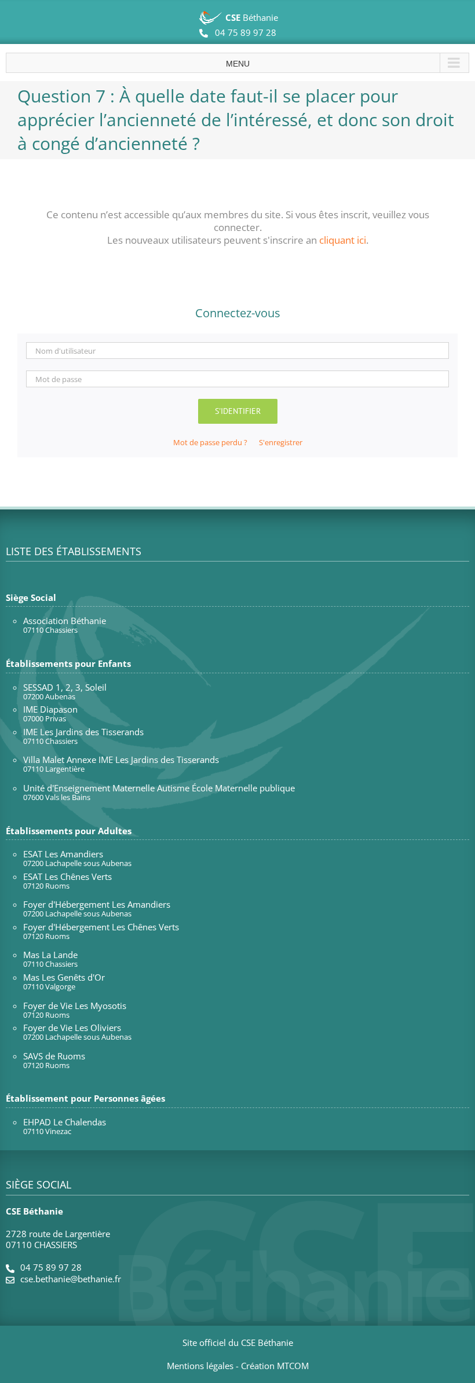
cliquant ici (342, 240)
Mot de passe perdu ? (210, 442)
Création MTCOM (275, 1365)
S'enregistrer (280, 442)
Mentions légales (200, 1365)
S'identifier (238, 411)
